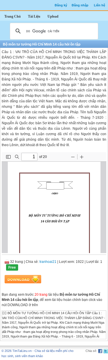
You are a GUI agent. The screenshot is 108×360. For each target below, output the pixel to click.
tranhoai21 (47, 262)
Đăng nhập (80, 5)
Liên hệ (99, 5)
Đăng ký (61, 5)
